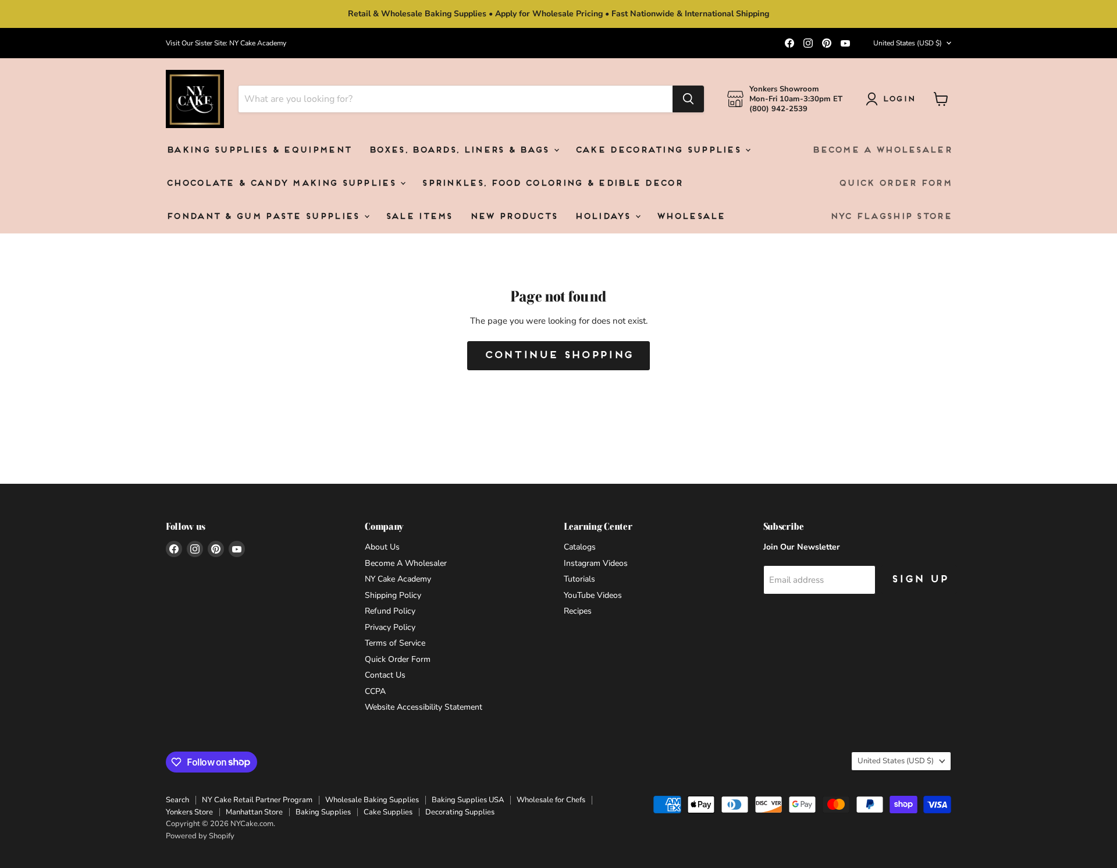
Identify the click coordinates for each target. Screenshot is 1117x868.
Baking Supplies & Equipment (258, 150)
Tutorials (579, 578)
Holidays (604, 216)
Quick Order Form (894, 183)
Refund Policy (390, 611)
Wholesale (690, 216)
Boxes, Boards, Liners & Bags (460, 150)
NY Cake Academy (398, 578)
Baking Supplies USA (468, 800)
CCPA (375, 691)
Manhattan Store (254, 812)
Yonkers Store (189, 812)
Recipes (578, 611)
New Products (513, 216)
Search (177, 800)
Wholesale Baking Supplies (372, 800)
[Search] (688, 99)
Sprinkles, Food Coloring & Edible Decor (551, 183)
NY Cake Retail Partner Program (257, 800)
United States (907, 43)
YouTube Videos (593, 595)
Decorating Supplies (460, 812)
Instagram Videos (596, 563)
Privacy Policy (390, 627)
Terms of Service (395, 643)
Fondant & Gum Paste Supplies (264, 216)
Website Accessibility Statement (423, 707)
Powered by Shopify (200, 836)
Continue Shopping (558, 355)
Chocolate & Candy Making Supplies (282, 183)
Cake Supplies (388, 812)
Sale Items (418, 216)
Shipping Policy (393, 595)
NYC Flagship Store (890, 216)
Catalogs (580, 546)
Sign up (919, 579)
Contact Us (385, 675)
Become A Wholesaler (881, 150)
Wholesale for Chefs (551, 800)
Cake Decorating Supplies (660, 150)
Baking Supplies (323, 812)
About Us (382, 546)
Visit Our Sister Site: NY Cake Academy (226, 43)
